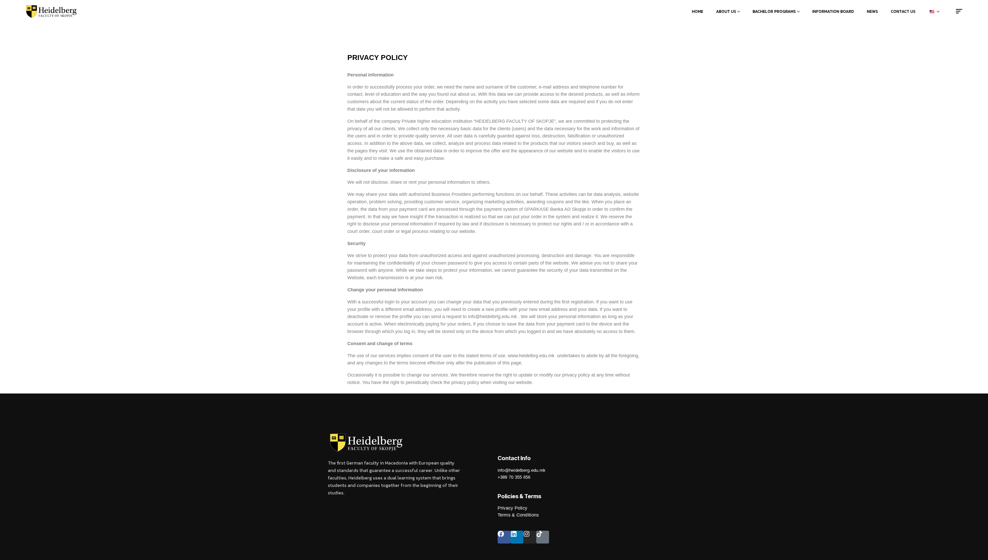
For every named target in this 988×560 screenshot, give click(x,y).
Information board (833, 11)
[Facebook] (504, 537)
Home (697, 11)
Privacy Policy (512, 508)
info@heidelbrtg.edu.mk (492, 316)
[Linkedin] (516, 537)
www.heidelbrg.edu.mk (531, 355)
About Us (726, 11)
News (872, 11)
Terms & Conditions (518, 515)
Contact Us (903, 11)
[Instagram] (529, 537)
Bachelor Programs (774, 11)
